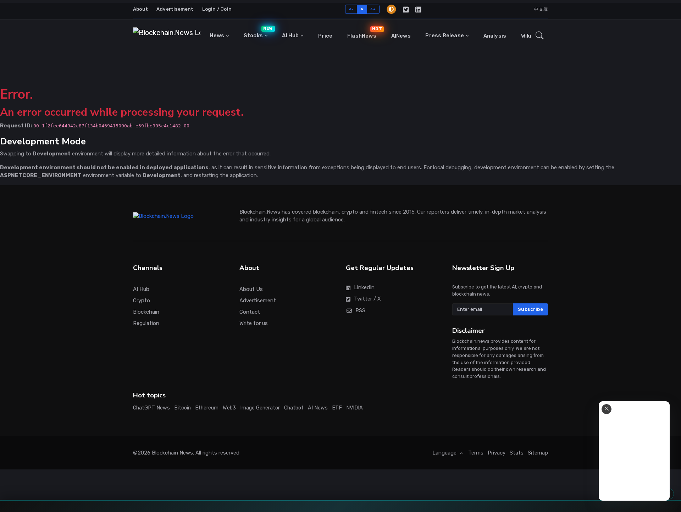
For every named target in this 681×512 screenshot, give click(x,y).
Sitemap (538, 453)
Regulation (146, 323)
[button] (539, 36)
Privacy (496, 453)
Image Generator (260, 408)
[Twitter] (406, 9)
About (140, 9)
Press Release (444, 35)
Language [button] (445, 453)
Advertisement (175, 9)
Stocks (257, 32)
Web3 (229, 408)
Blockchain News (172, 453)
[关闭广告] (606, 409)
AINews (401, 36)
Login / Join (217, 9)
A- (351, 9)
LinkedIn (364, 287)
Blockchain (146, 312)
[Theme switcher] (391, 9)
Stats (517, 453)
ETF (337, 408)
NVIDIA (354, 408)
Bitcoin (182, 408)
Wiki (526, 36)
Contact (249, 312)
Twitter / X (367, 299)
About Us (251, 289)
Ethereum (206, 408)
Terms (475, 453)
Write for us (253, 323)
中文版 (541, 9)
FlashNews (363, 32)
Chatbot (294, 408)
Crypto (141, 300)
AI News (318, 408)
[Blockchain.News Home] (166, 36)
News (217, 35)
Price (325, 36)
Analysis (494, 36)
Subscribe (530, 309)
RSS (360, 310)
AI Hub (290, 35)
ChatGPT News (151, 408)
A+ (373, 9)
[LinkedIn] (419, 9)
